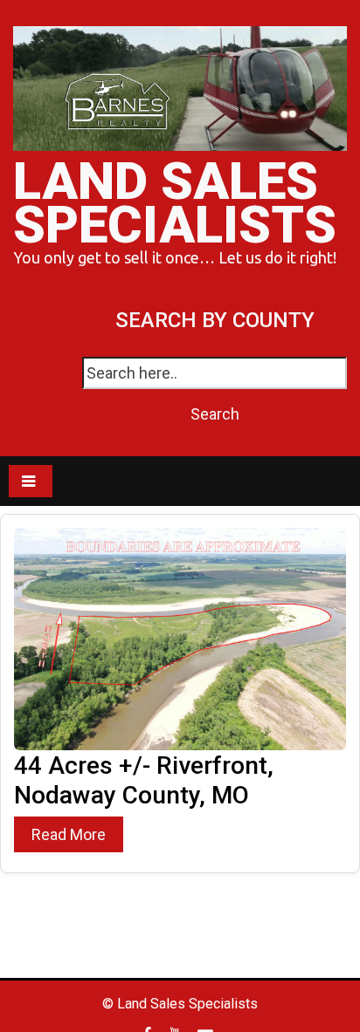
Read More (68, 834)
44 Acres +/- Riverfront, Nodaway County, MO (143, 780)
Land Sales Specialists (174, 203)
